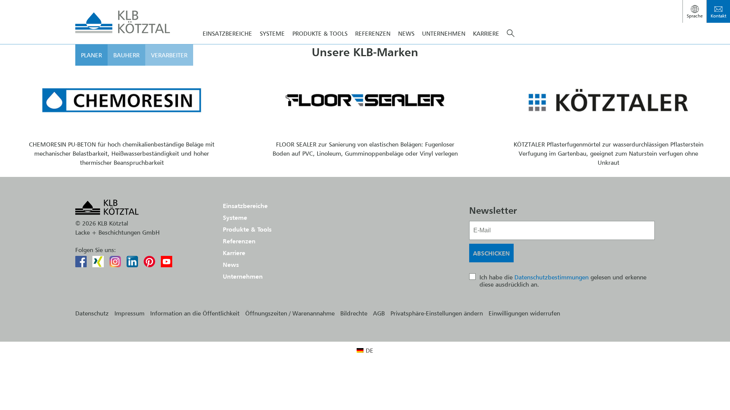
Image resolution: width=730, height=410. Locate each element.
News (406, 33)
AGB (379, 313)
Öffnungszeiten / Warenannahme (290, 313)
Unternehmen (443, 33)
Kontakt (718, 16)
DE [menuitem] (369, 350)
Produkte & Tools (320, 33)
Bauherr (126, 55)
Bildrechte (353, 313)
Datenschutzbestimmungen (551, 277)
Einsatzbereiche (227, 33)
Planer (91, 55)
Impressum (129, 313)
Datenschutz (92, 313)
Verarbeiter (169, 55)
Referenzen (372, 33)
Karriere (486, 33)
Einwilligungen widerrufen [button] (524, 313)
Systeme (272, 33)
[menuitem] (365, 350)
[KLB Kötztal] (122, 22)
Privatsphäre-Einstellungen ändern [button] (436, 313)
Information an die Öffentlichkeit (195, 313)
